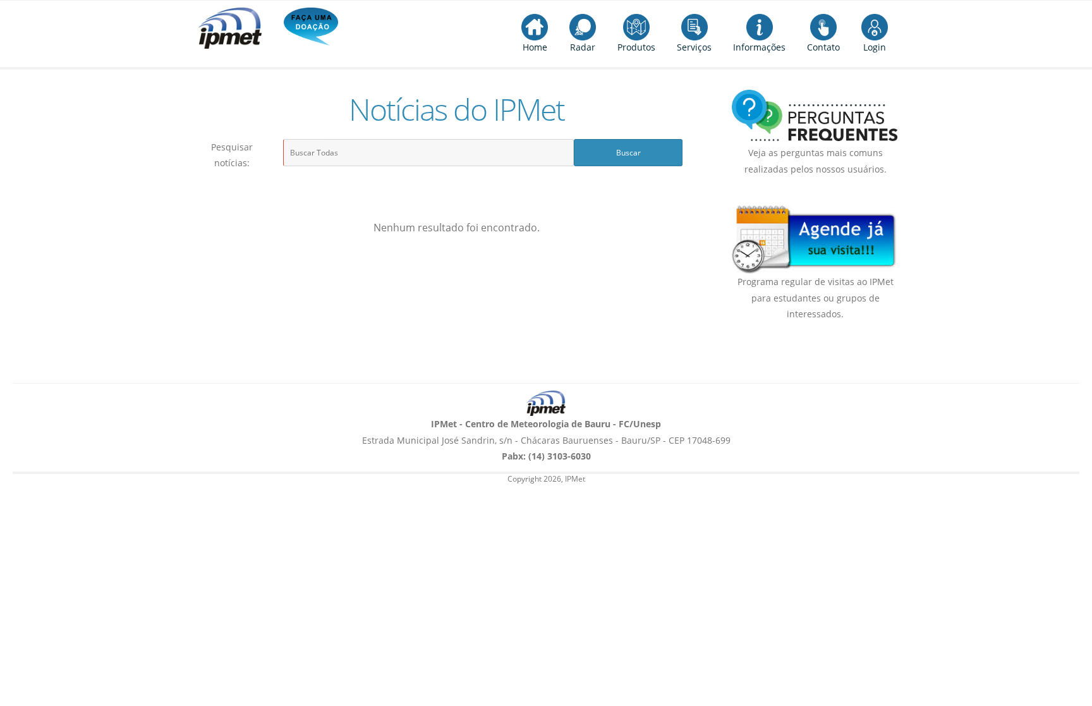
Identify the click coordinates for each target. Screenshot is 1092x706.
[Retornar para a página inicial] (546, 403)
